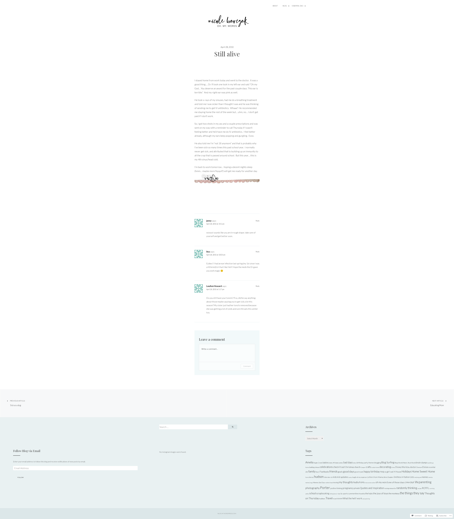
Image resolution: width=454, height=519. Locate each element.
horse (307, 477)
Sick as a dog (17, 403)
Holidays (406, 471)
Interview (327, 477)
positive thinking (336, 488)
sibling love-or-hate (335, 493)
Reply (258, 221)
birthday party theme (365, 462)
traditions (322, 499)
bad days (348, 462)
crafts (368, 467)
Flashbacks (324, 471)
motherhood (329, 482)
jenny (209, 220)
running (431, 488)
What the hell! (349, 498)
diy (409, 467)
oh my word (382, 482)
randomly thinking (406, 488)
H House (397, 471)
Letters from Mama (375, 477)
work (359, 498)
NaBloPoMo (359, 482)
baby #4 (332, 463)
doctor (413, 467)
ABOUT (275, 6)
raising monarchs (390, 488)
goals (340, 471)
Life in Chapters (388, 477)
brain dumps (421, 462)
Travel (329, 498)
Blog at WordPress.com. (227, 513)
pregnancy (348, 488)
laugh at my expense (359, 477)
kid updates (342, 477)
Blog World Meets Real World (405, 463)
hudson (319, 477)
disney (393, 467)
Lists (412, 477)
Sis (341, 494)
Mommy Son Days (319, 482)
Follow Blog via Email (26, 451)
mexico (431, 477)
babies (326, 462)
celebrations (326, 466)
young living (366, 498)
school (312, 493)
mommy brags (309, 482)
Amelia (309, 462)
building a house (314, 467)
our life (414, 482)
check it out (339, 466)
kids (335, 477)
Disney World (401, 467)
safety (307, 493)
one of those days (396, 482)
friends (334, 471)
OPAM (407, 482)
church (357, 467)
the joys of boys (380, 493)
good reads (359, 472)
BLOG (285, 6)
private (357, 488)
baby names (339, 463)
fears (317, 472)
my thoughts (346, 482)
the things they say (412, 493)
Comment (247, 366)
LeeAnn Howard (214, 286)
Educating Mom (437, 403)
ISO (332, 477)
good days (348, 471)
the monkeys (394, 493)
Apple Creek (318, 463)
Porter (325, 487)
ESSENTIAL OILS (297, 6)
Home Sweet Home (423, 471)
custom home (375, 467)
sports (345, 493)
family (312, 471)
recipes (419, 488)
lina (208, 251)
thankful (362, 494)
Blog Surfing (387, 462)
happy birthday (372, 471)
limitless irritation (402, 477)
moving (335, 482)
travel (335, 499)
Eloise (425, 467)
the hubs (369, 493)
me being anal (417, 477)
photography (312, 488)
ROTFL (425, 488)
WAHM (339, 499)
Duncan (419, 467)
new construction (370, 482)
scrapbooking (322, 493)
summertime (353, 493)
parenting (425, 482)
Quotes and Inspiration (372, 487)
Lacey (350, 477)
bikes (354, 463)
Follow (20, 477)
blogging (377, 462)
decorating (385, 466)
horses (311, 477)
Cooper (363, 467)
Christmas (349, 467)
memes (425, 477)
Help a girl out (386, 471)
